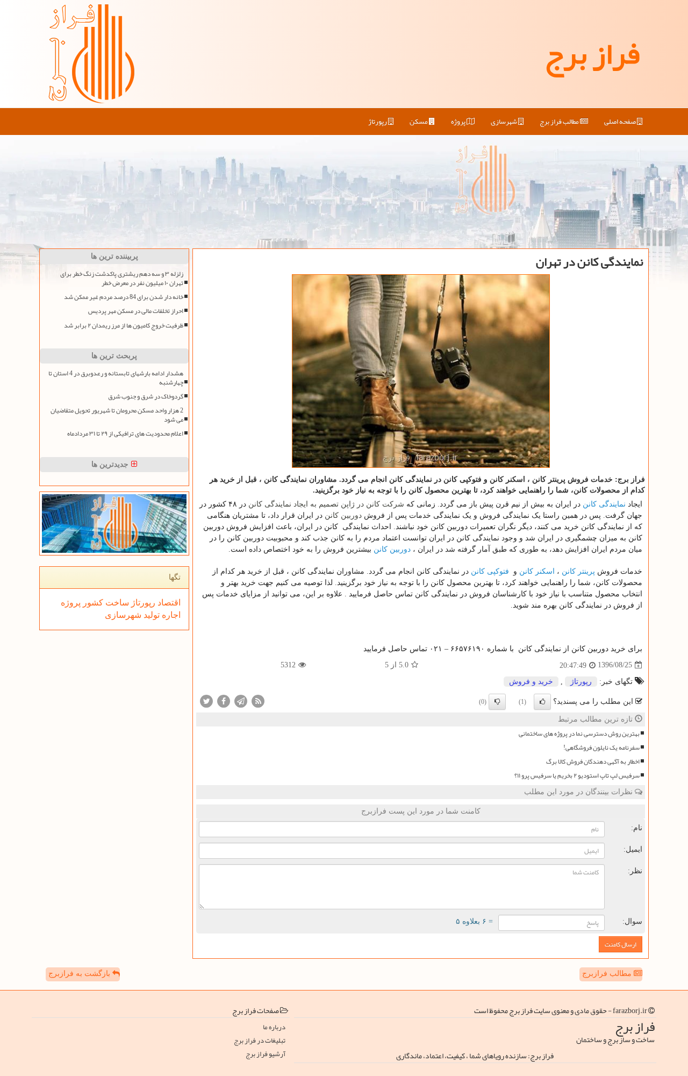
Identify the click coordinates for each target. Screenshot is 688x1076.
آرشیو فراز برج (265, 1054)
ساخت (116, 602)
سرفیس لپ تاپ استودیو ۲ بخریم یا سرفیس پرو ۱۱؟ (577, 775)
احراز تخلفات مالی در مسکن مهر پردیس (135, 311)
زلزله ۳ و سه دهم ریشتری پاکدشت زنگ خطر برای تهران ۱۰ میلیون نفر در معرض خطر (121, 278)
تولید (150, 614)
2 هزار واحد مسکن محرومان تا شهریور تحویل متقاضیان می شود (117, 415)
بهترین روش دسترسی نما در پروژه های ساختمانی (579, 734)
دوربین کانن (392, 549)
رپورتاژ (378, 122)
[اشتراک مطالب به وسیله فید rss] (258, 700)
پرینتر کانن (578, 571)
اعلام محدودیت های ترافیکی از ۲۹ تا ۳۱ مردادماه (125, 433)
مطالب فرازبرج (608, 974)
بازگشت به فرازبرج (80, 974)
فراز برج (592, 54)
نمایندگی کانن (604, 504)
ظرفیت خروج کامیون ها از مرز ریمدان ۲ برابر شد (123, 325)
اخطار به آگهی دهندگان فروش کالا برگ (593, 762)
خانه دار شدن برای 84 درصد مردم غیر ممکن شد (123, 297)
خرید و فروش (531, 682)
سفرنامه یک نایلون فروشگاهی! (601, 748)
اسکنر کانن (537, 571)
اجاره (170, 614)
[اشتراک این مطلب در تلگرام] (240, 700)
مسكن (419, 122)
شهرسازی (504, 122)
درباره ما (274, 1027)
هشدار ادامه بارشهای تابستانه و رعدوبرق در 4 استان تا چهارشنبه (115, 378)
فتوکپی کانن (490, 571)
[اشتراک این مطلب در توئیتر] (206, 700)
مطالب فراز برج (560, 122)
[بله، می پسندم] (542, 702)
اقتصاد (168, 602)
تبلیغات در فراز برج (259, 1041)
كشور (92, 602)
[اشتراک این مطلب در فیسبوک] (223, 700)
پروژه (459, 122)
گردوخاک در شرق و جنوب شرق (145, 396)
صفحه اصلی (620, 122)
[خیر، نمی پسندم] (497, 702)
